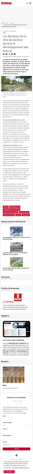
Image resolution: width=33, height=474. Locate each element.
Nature (18, 215)
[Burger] (30, 3)
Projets (12, 23)
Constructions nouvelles (11, 212)
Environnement (24, 212)
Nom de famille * (7, 435)
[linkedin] (17, 455)
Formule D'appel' (7, 422)
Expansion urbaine (9, 215)
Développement (15, 207)
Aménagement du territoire (11, 209)
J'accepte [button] (9, 471)
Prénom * (5, 429)
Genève (6, 207)
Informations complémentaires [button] (20, 467)
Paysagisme (25, 215)
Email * (4, 416)
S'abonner (16, 449)
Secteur (5, 442)
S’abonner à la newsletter (16, 459)
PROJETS (13, 31)
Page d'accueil (4, 23)
